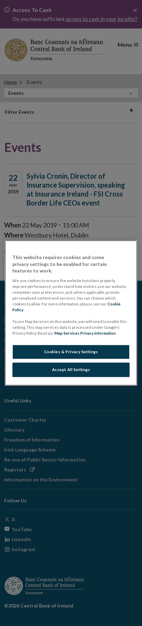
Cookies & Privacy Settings (71, 352)
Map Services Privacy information (85, 333)
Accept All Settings (71, 370)
